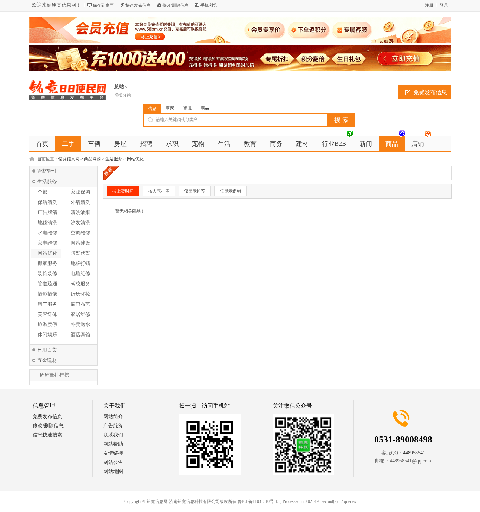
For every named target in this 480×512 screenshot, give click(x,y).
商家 (170, 108)
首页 (42, 143)
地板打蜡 (80, 263)
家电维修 (47, 243)
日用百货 (47, 349)
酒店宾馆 (80, 334)
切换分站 (122, 95)
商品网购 (92, 158)
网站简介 (113, 416)
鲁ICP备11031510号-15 (258, 501)
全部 (42, 192)
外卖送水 (80, 324)
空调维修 (80, 232)
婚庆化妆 (80, 294)
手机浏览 (208, 5)
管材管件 (47, 171)
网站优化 (135, 158)
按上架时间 (123, 191)
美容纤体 (47, 314)
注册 (429, 5)
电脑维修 (80, 273)
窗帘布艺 (80, 304)
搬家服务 (47, 263)
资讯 (187, 108)
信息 (152, 108)
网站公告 (113, 462)
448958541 (414, 452)
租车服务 (47, 304)
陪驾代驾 (80, 253)
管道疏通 (47, 283)
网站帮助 (113, 444)
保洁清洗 (47, 202)
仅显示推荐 (194, 191)
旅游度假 (47, 324)
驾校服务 (80, 283)
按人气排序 (158, 191)
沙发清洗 (80, 222)
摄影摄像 (47, 294)
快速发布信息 (138, 5)
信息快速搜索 (47, 435)
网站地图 (113, 471)
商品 (205, 108)
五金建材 (47, 360)
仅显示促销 (230, 191)
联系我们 (113, 435)
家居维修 (80, 314)
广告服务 (113, 425)
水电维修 (47, 232)
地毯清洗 (47, 222)
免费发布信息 (430, 92)
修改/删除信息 (175, 5)
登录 (444, 5)
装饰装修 (47, 273)
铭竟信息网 (68, 158)
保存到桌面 (103, 5)
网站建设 (80, 243)
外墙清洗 (80, 202)
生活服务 (113, 158)
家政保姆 (80, 192)
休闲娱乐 (47, 334)
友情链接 (113, 453)
